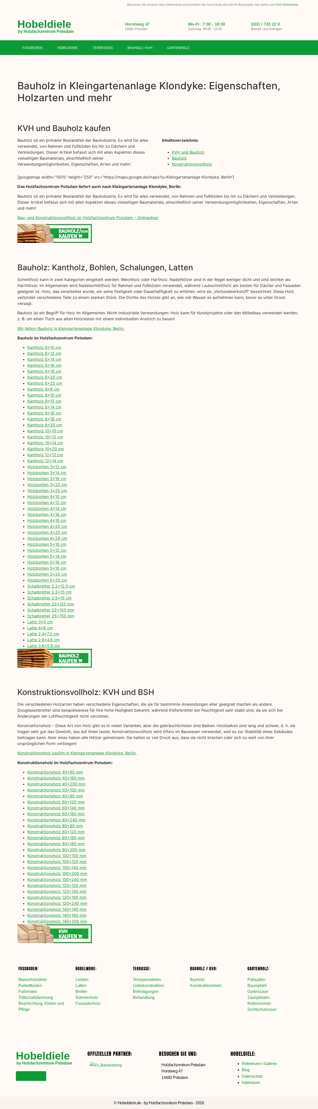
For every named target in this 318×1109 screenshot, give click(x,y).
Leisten (82, 979)
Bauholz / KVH (139, 48)
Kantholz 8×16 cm (44, 413)
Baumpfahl (257, 985)
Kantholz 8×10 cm (44, 395)
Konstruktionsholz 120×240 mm (57, 903)
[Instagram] (286, 48)
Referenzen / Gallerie (259, 1064)
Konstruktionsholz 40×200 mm (56, 784)
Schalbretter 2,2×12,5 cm (51, 586)
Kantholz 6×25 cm (44, 383)
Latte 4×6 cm (40, 627)
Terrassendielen (147, 979)
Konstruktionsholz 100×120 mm (56, 861)
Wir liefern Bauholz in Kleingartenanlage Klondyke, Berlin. (70, 328)
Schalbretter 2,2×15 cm (49, 592)
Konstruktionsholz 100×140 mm (56, 867)
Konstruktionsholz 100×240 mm (57, 879)
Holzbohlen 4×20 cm (47, 526)
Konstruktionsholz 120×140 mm (56, 891)
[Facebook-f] (276, 48)
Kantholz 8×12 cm (44, 401)
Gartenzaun (257, 991)
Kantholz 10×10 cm (45, 430)
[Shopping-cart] (297, 48)
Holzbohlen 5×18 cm (46, 568)
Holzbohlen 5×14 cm (46, 556)
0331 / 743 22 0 (265, 24)
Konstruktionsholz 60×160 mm (56, 813)
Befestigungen (146, 991)
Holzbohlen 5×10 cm (46, 544)
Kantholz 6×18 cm (44, 371)
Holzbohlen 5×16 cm (46, 562)
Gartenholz (178, 48)
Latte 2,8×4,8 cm (43, 639)
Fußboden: (28, 968)
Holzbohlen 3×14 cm (46, 472)
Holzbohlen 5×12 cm (46, 550)
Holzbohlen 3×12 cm (46, 466)
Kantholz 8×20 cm (44, 424)
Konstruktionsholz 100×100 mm (56, 855)
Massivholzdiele (32, 979)
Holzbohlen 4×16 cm (46, 514)
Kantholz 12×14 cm (45, 460)
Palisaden (256, 979)
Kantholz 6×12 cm (44, 353)
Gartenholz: (258, 968)
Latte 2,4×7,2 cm (43, 633)
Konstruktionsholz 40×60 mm (55, 772)
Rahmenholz (87, 997)
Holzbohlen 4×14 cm (46, 508)
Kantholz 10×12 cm (45, 436)
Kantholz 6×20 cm (44, 377)
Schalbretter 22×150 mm (50, 609)
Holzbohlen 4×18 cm (46, 520)
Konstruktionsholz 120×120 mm (56, 885)
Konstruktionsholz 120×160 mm (56, 897)
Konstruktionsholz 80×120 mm (56, 831)
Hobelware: (86, 968)
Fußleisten (27, 991)
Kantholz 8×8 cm (43, 389)
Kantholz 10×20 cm (45, 448)
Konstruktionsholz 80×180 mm (56, 843)
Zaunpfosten (258, 997)
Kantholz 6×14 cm (44, 359)
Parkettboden (30, 985)
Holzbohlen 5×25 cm (47, 580)
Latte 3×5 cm (40, 621)
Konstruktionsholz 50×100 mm (56, 789)
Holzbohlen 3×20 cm (47, 484)
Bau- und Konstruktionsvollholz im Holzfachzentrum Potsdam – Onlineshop (87, 217)
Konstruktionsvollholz (192, 164)
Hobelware (67, 48)
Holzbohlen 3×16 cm (46, 478)
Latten (81, 985)
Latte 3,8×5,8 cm (43, 645)
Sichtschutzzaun (262, 1009)
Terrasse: (142, 968)
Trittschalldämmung (35, 997)
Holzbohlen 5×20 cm (47, 574)
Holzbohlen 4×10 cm (46, 496)
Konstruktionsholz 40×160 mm (56, 778)
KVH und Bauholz (188, 152)
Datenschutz (252, 1076)
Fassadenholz (88, 1003)
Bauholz (179, 158)
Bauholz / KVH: (203, 968)
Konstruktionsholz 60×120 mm (56, 801)
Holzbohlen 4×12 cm (46, 502)
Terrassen (103, 48)
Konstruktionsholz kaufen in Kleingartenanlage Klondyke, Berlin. (77, 752)
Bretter (81, 991)
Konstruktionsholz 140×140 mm (56, 909)
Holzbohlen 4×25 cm (47, 532)
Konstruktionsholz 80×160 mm (56, 837)
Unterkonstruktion (148, 985)
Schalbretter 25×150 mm (50, 615)
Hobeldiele (44, 24)
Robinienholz (259, 1003)
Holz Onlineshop (287, 4)
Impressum (251, 1082)
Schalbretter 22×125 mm (50, 603)
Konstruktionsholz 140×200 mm (57, 921)
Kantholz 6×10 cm (44, 347)
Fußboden (32, 48)
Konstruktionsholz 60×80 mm (55, 795)
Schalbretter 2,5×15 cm (49, 598)
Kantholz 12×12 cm (45, 454)
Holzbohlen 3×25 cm (47, 490)
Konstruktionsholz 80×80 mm (55, 825)
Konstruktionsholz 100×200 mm (57, 873)
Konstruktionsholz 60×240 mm (56, 819)
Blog (245, 1070)
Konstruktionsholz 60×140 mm (56, 807)
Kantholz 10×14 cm (45, 442)
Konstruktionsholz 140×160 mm (56, 915)
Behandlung (144, 997)
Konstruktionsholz (206, 985)
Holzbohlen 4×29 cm (47, 538)
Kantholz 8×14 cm (44, 407)
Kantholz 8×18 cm (44, 418)
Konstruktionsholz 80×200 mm (56, 849)
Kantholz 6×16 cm (44, 365)
